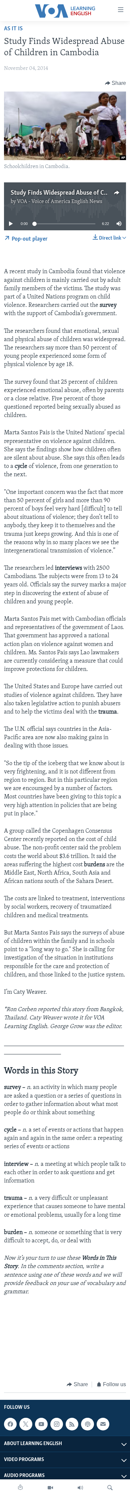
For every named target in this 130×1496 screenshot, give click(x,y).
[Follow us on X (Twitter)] (25, 1424)
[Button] (115, 83)
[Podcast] (87, 1424)
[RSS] (72, 1424)
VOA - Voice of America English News (59, 201)
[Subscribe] (103, 1424)
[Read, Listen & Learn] (20, 1487)
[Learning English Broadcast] (80, 1487)
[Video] (50, 1487)
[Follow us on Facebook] (10, 1424)
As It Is (13, 29)
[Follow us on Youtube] (41, 1424)
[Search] (110, 1487)
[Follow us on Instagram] (56, 1424)
